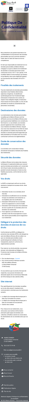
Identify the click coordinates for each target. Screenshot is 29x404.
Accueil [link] (4, 31)
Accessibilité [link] (14, 398)
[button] (14, 45)
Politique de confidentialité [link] (19, 396)
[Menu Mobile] (11, 8)
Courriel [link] (17, 258)
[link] (27, 6)
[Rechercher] (26, 9)
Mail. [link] (12, 350)
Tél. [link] (9, 345)
